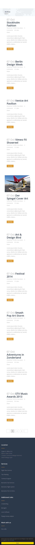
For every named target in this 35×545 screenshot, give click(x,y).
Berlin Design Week (15, 63)
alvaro (21, 28)
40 (16, 362)
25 (16, 320)
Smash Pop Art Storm (15, 314)
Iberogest (4, 508)
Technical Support (6, 478)
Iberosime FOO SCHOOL (8, 491)
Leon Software (5, 512)
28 (16, 30)
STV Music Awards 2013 (17, 395)
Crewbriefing (4, 504)
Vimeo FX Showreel (17, 141)
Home (6, 13)
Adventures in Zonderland (15, 356)
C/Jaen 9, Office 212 (6, 451)
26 (16, 242)
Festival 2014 (16, 275)
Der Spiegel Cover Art (17, 197)
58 (16, 401)
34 (16, 69)
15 (16, 281)
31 (16, 108)
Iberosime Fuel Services (7, 482)
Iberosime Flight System (8, 487)
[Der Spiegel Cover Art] (17, 183)
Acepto (17, 543)
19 (16, 203)
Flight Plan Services (6, 470)
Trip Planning (5, 474)
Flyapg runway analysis (7, 516)
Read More (10, 48)
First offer (4, 529)
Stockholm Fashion (13, 24)
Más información (10, 540)
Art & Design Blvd (14, 236)
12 (16, 147)
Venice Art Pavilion (17, 102)
